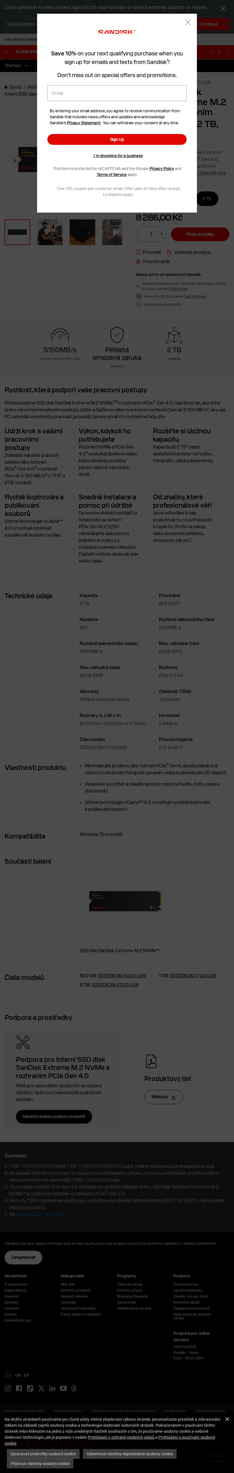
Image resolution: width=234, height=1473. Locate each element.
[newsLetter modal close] (188, 23)
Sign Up (117, 139)
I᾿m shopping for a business (118, 155)
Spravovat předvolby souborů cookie (43, 1453)
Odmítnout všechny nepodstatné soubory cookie (130, 1453)
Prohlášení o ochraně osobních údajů (121, 1437)
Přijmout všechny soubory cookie (40, 1463)
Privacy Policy (162, 168)
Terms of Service (112, 174)
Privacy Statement (83, 122)
